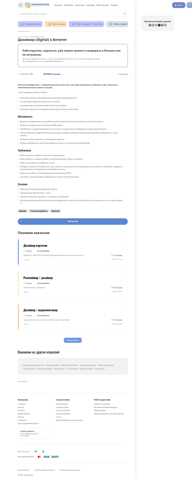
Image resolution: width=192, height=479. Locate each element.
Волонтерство (59, 369)
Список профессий (63, 414)
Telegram (26, 435)
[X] (159, 25)
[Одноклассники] (153, 25)
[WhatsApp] (165, 25)
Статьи (58, 417)
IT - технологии (72, 369)
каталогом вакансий (75, 59)
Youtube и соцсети (86, 369)
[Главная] (37, 5)
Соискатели (80, 5)
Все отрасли (22, 381)
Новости (21, 407)
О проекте (22, 404)
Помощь (114, 5)
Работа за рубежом (44, 369)
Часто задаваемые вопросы (28, 423)
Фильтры (73, 221)
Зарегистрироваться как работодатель (109, 414)
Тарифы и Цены (99, 410)
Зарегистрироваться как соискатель (69, 420)
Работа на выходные (105, 365)
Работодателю (102, 5)
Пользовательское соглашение (69, 470)
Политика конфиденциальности (44, 470)
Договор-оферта (23, 470)
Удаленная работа (53, 365)
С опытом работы (39, 211)
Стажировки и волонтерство (33, 365)
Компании (90, 5)
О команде (22, 420)
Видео (26, 292)
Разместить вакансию (102, 404)
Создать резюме (62, 407)
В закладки (118, 255)
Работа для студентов (70, 365)
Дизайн (22, 211)
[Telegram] (156, 25)
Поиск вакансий (62, 404)
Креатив (55, 211)
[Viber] (162, 25)
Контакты (21, 410)
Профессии (68, 5)
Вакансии (58, 5)
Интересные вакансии (88, 365)
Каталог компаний (63, 410)
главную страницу (47, 59)
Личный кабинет (24, 414)
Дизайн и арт (100, 369)
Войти (180, 5)
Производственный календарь (105, 407)
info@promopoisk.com (32, 433)
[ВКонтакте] (150, 25)
